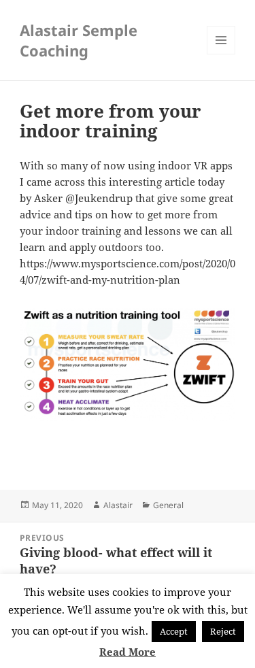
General (168, 505)
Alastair (118, 505)
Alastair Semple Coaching (78, 40)
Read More (127, 651)
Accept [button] (174, 631)
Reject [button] (223, 631)
